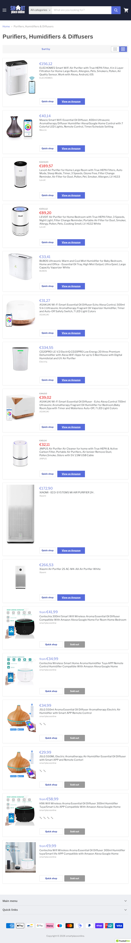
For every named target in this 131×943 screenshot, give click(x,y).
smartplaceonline (47, 623)
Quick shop (48, 101)
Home (6, 26)
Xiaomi (42, 496)
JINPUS (43, 458)
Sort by (46, 49)
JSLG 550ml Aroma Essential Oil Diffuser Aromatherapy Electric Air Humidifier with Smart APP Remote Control (79, 711)
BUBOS (43, 271)
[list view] (123, 49)
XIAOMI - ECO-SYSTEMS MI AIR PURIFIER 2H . (66, 492)
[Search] (116, 10)
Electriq (43, 361)
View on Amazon (71, 101)
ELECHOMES (46, 78)
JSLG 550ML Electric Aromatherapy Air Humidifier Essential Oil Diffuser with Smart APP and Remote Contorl (82, 758)
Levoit (42, 180)
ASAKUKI (44, 314)
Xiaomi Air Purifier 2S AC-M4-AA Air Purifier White (70, 569)
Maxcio (43, 130)
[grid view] (115, 49)
